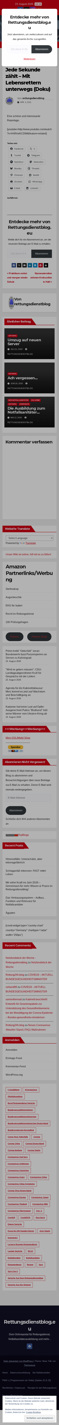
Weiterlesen (29, 59)
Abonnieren (41, 49)
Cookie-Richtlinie (33, 1412)
